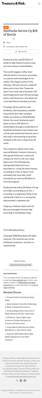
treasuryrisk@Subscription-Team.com (22, 377)
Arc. (14, 390)
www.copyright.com (19, 280)
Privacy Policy (13, 393)
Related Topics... (20, 261)
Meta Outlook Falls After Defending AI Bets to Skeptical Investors (20, 305)
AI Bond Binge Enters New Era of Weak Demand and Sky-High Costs (19, 312)
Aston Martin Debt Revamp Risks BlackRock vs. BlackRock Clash (19, 328)
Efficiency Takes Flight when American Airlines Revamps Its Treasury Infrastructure (18, 320)
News (6, 27)
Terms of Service (34, 390)
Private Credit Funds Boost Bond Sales (19, 298)
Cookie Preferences (26, 393)
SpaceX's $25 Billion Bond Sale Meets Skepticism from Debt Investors (19, 337)
